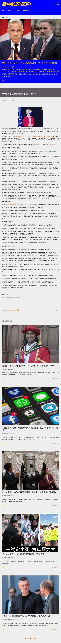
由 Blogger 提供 (31, 638)
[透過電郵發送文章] (18, 310)
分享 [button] (3, 80)
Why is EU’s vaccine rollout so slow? (11, 297)
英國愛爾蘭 (13, 310)
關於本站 (10, 10)
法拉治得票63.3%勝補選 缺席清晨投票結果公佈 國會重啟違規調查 (29, 492)
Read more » (55, 378)
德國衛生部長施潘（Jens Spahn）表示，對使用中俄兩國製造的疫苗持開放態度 (32, 136)
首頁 (3, 10)
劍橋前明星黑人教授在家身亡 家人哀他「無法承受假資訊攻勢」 (29, 365)
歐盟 (18, 10)
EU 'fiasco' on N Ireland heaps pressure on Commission (15, 301)
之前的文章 (51, 144)
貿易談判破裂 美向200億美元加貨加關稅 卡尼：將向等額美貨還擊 (29, 63)
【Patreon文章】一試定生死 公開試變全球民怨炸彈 (23, 554)
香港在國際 (26, 10)
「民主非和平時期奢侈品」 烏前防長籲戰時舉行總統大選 (26, 616)
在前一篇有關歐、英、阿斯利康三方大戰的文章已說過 (19, 205)
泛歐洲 (8, 310)
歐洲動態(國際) (16, 4)
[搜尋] (54, 3)
